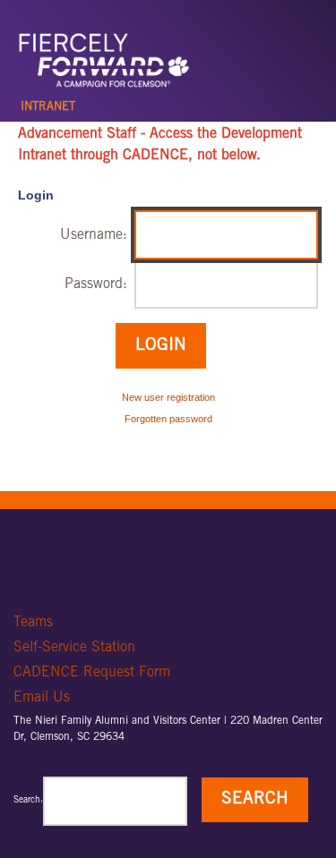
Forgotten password (168, 418)
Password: (96, 284)
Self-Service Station (74, 648)
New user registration (168, 397)
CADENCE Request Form (91, 673)
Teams (33, 623)
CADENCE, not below (189, 156)
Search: (28, 800)
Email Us (41, 698)
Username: (93, 235)
